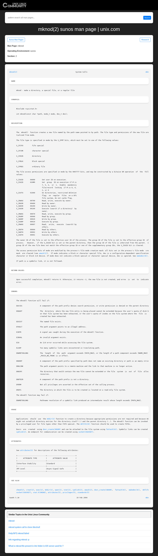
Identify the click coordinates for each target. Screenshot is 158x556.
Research (145, 40)
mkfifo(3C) (85, 424)
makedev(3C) (142, 256)
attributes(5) (26, 450)
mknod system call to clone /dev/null (24, 527)
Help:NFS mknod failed (19, 533)
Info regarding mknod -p (19, 540)
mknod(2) (13, 72)
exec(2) (39, 490)
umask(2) (43, 253)
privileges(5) (69, 492)
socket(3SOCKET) (86, 432)
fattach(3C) (111, 429)
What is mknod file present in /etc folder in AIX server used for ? (36, 546)
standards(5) (83, 492)
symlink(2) (21, 432)
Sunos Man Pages (16, 40)
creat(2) (30, 490)
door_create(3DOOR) (52, 429)
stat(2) (67, 490)
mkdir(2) (51, 419)
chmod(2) (20, 490)
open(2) (58, 490)
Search (147, 18)
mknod (11, 521)
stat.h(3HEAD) (39, 492)
